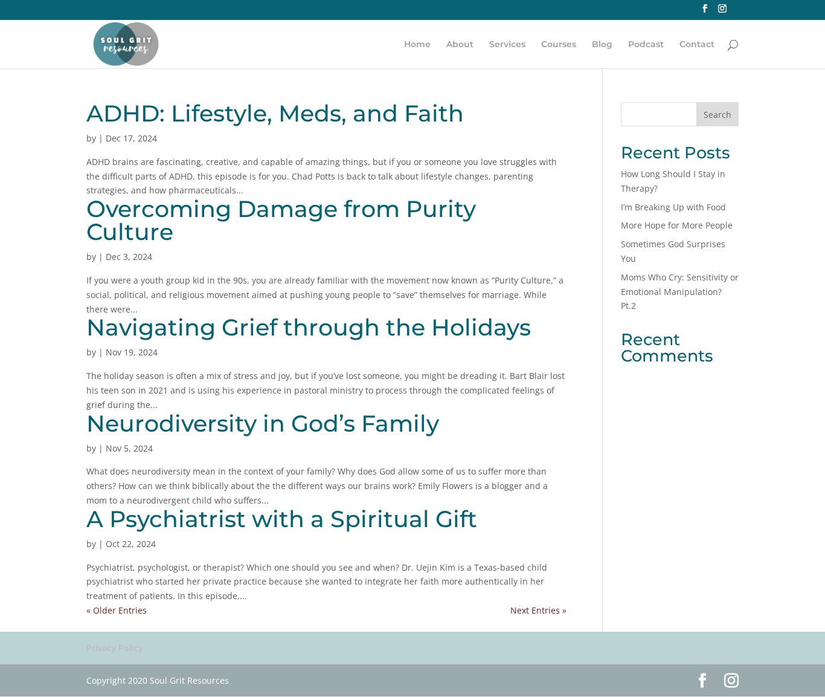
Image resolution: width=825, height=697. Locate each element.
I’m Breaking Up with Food (673, 207)
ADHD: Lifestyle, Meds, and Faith (275, 113)
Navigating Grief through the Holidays (308, 327)
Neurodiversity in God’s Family (262, 423)
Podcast (646, 45)
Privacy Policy (114, 647)
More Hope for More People (677, 225)
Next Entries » (538, 610)
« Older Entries (116, 610)
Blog (602, 45)
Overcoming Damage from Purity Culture (281, 220)
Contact (696, 45)
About (459, 45)
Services (507, 45)
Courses (558, 45)
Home (417, 45)
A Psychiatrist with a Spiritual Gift (281, 519)
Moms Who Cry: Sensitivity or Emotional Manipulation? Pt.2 (680, 291)
